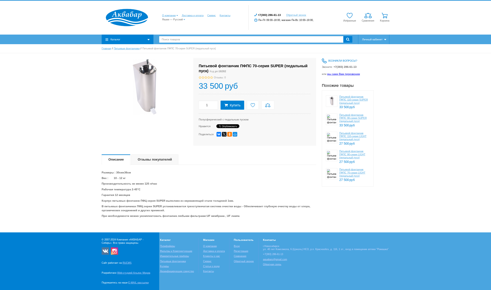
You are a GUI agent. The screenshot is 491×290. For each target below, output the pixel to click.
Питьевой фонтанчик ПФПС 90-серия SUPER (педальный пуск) (353, 118)
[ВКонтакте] (219, 134)
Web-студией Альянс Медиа (133, 273)
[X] (224, 134)
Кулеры (164, 266)
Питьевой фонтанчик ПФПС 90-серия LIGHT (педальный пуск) (352, 154)
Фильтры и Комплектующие (176, 251)
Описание (116, 159)
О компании (169, 15)
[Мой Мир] (235, 134)
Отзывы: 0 (220, 77)
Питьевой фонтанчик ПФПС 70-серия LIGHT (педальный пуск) (352, 172)
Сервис (211, 15)
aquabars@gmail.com (275, 259)
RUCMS (127, 263)
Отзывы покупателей (155, 159)
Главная (106, 48)
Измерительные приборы (174, 256)
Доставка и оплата (192, 15)
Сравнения (240, 256)
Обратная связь (272, 264)
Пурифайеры (167, 246)
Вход (237, 246)
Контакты (225, 15)
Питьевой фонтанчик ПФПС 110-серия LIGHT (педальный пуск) (353, 136)
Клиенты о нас (211, 256)
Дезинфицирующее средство (177, 271)
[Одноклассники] (229, 134)
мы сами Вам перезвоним (343, 73)
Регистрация (241, 251)
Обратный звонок (296, 15)
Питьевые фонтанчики (127, 48)
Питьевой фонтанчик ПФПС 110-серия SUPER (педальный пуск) (353, 99)
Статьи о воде (211, 266)
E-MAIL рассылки (138, 282)
